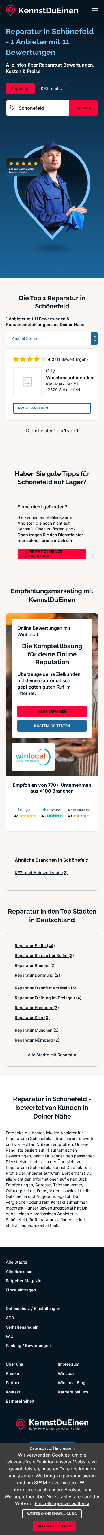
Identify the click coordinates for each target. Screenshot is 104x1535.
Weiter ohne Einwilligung (52, 1514)
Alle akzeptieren (54, 1526)
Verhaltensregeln (22, 1326)
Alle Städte (16, 1262)
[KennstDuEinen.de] (42, 10)
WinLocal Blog (72, 1382)
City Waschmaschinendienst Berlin (72, 377)
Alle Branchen (19, 1271)
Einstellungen (47, 1308)
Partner (13, 1382)
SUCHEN (84, 108)
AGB (10, 1317)
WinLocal (67, 1373)
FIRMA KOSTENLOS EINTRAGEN (45, 553)
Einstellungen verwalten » (62, 1503)
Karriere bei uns (73, 1391)
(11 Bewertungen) (71, 359)
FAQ (10, 1336)
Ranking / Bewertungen (28, 1345)
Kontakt (13, 1391)
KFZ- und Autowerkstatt (41, 872)
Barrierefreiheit (20, 1401)
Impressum (68, 1364)
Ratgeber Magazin (23, 1280)
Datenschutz (18, 1308)
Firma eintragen (21, 1289)
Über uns (14, 1364)
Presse (12, 1373)
